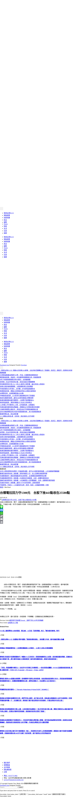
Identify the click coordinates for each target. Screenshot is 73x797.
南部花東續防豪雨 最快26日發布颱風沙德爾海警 (16, 398)
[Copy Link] (36, 516)
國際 (5, 222)
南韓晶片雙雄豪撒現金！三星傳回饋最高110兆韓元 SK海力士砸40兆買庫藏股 (26, 648)
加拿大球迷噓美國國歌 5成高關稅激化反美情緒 (16, 386)
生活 (5, 228)
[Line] (36, 506)
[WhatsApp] (36, 513)
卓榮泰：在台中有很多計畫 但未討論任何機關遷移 (17, 382)
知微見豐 (7, 217)
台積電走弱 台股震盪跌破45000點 (12, 393)
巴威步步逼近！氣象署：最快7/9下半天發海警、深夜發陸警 (20, 482)
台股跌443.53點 (13, 622)
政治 (5, 220)
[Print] (36, 522)
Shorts (6, 224)
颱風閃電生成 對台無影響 (9, 414)
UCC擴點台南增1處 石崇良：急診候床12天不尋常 (17, 416)
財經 (5, 226)
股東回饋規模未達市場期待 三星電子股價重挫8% (17, 400)
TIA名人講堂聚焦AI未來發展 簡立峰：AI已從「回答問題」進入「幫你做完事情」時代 (29, 631)
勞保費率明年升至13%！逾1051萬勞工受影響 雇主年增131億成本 (22, 384)
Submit (21, 787)
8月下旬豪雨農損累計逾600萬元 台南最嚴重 (15, 379)
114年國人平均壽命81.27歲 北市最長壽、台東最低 (17, 405)
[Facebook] (36, 509)
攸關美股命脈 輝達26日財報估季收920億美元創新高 (18, 391)
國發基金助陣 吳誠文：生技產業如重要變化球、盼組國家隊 (20, 377)
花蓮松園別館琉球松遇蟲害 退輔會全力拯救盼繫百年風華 (20, 407)
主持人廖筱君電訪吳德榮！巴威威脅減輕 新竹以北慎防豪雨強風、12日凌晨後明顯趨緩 (29, 471)
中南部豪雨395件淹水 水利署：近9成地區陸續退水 (17, 389)
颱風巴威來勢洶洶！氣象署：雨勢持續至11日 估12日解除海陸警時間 (23, 473)
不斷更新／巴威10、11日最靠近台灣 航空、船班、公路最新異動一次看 (24, 485)
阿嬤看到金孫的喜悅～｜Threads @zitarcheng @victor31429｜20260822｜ (24, 689)
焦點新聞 (7, 215)
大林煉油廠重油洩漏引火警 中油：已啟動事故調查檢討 (19, 375)
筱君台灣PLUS (9, 213)
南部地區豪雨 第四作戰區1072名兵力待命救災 (16, 402)
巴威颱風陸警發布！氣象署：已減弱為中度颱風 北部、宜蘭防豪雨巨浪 (24, 478)
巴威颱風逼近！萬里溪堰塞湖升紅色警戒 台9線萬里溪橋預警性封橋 (23, 476)
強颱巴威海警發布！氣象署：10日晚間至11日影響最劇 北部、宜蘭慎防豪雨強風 (27, 480)
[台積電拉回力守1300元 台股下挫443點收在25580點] (18, 500)
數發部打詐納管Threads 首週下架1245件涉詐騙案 (26, 620)
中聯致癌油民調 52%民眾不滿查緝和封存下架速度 (17, 395)
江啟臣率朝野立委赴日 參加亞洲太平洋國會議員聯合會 (19, 409)
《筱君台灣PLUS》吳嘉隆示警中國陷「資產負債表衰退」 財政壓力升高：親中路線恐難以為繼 (32, 639)
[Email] (36, 519)
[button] (1, 208)
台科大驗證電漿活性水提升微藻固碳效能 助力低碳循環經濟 (20, 411)
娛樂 (5, 233)
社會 (5, 231)
